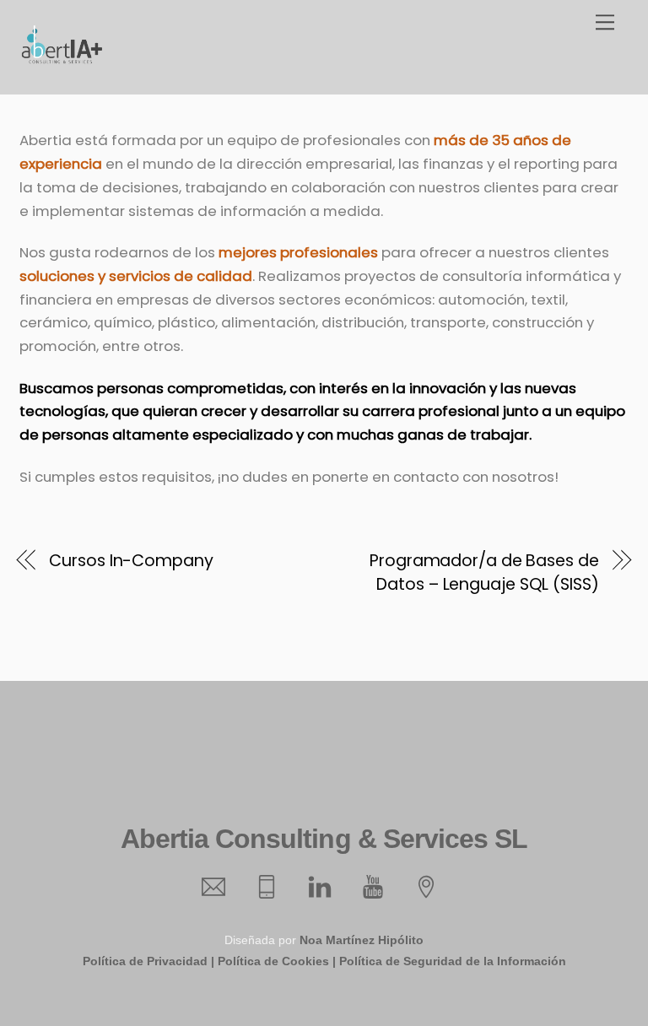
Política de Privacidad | (148, 961)
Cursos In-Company (131, 560)
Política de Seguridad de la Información (452, 961)
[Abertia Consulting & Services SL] (61, 59)
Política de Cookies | (277, 961)
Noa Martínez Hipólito (362, 940)
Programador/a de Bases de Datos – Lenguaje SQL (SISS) (484, 572)
